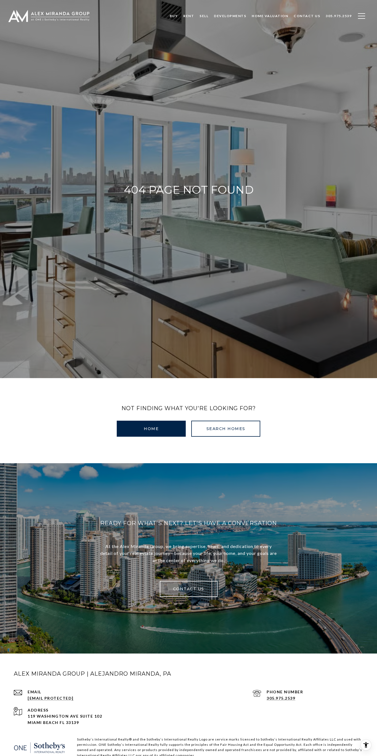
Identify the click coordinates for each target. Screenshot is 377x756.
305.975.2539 (281, 698)
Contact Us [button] (188, 588)
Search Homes (225, 428)
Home (151, 428)
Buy (174, 16)
